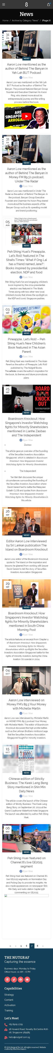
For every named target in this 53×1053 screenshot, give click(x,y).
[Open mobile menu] (4, 4)
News (26, 58)
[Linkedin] (7, 980)
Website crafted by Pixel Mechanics (25, 1048)
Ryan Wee (28, 77)
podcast (30, 721)
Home (5, 20)
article (13, 451)
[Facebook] (21, 980)
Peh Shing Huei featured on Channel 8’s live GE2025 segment (26, 862)
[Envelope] (27, 980)
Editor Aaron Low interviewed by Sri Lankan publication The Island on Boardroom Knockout (26, 545)
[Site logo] (26, 4)
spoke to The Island (16, 562)
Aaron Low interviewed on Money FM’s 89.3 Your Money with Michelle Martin (26, 704)
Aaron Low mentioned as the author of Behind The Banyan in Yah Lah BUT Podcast (26, 68)
